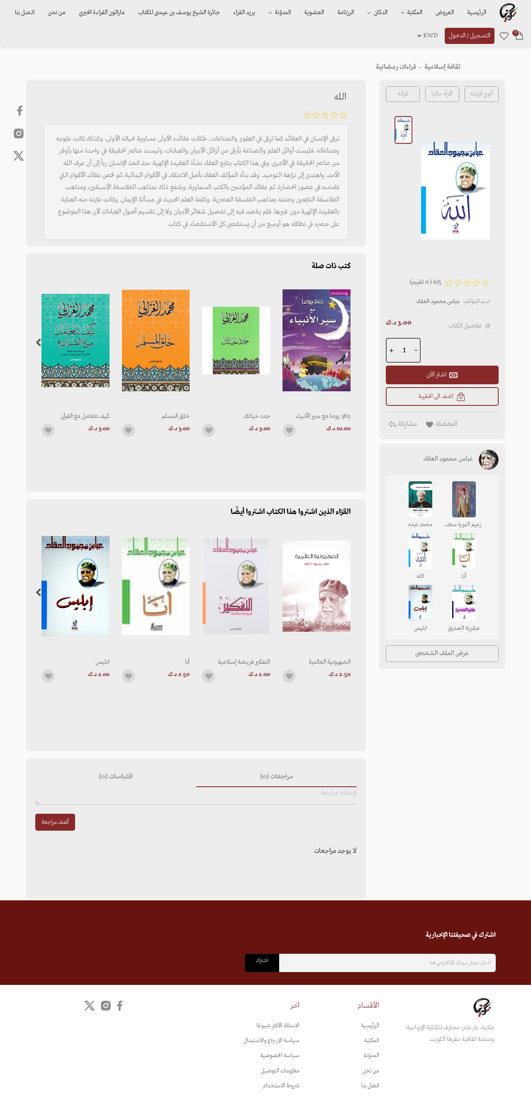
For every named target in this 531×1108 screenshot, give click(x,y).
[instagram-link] (19, 133)
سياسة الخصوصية (280, 1055)
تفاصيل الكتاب (465, 325)
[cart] (519, 35)
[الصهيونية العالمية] (317, 586)
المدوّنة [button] (282, 12)
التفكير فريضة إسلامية (244, 662)
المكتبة (414, 12)
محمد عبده (420, 524)
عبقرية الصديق (464, 628)
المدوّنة (371, 1055)
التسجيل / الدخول (469, 35)
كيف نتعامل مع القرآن (85, 416)
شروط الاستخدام (281, 1085)
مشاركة (406, 424)
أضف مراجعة (55, 822)
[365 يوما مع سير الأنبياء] (317, 340)
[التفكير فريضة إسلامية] (236, 586)
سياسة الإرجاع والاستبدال (272, 1040)
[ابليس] (75, 586)
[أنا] (156, 586)
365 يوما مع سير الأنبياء (323, 416)
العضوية (314, 12)
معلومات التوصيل (280, 1071)
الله (420, 576)
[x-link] (19, 156)
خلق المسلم (176, 416)
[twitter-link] (90, 1005)
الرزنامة (345, 12)
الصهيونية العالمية (330, 662)
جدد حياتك (257, 416)
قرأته (403, 94)
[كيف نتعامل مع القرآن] (75, 340)
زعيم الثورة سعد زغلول (464, 525)
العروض (445, 12)
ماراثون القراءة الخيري (102, 12)
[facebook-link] (20, 111)
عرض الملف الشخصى (442, 653)
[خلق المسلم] (156, 340)
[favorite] (504, 36)
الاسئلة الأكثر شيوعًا (278, 1025)
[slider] (325, 116)
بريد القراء (244, 12)
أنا (187, 662)
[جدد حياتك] (236, 340)
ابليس (102, 662)
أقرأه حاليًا (442, 94)
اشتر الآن (436, 374)
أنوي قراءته (481, 94)
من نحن (57, 12)
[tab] (276, 777)
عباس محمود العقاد (438, 301)
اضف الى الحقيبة (435, 396)
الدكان (380, 12)
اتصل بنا (24, 12)
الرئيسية (476, 12)
